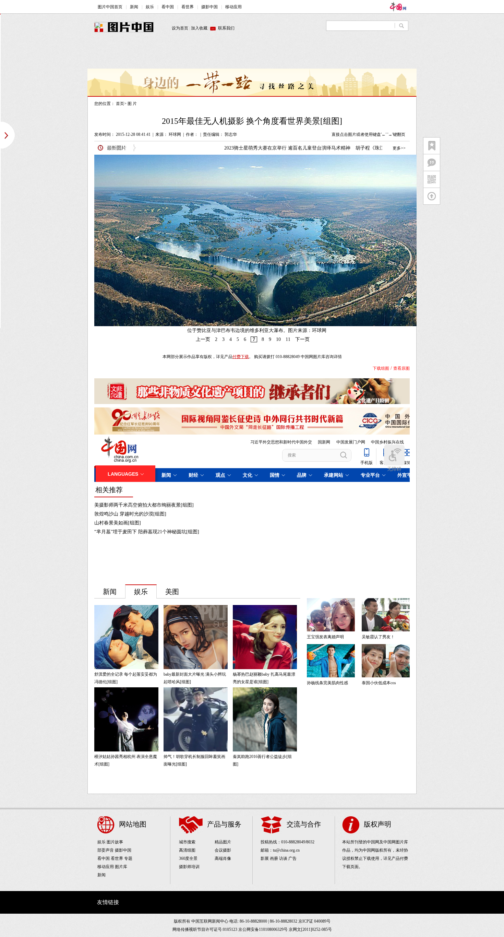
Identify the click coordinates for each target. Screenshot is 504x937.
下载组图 (381, 368)
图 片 (132, 103)
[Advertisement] (252, 53)
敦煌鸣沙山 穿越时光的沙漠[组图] (130, 514)
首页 (120, 103)
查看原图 (401, 368)
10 (278, 339)
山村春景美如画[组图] (117, 522)
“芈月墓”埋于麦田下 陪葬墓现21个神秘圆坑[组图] (146, 531)
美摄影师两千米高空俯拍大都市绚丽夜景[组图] (144, 505)
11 (288, 339)
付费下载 (240, 356)
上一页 (203, 339)
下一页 (302, 339)
